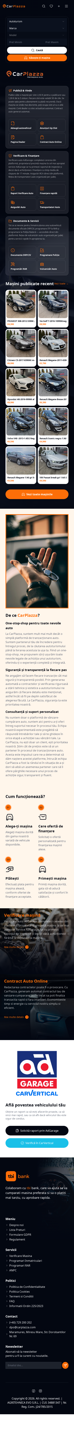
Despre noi (16, 1225)
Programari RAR (19, 1265)
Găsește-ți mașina (39, 57)
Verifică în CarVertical (39, 1143)
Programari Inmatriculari (25, 1261)
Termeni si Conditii (21, 1296)
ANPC (13, 1270)
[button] (37, 947)
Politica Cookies (19, 1291)
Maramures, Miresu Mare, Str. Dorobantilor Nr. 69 (37, 1334)
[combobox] (37, 21)
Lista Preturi (17, 1230)
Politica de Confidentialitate (27, 1287)
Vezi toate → (61, 283)
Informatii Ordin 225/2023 (26, 1306)
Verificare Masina (20, 1256)
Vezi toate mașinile (39, 494)
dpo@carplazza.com (22, 1327)
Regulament (17, 1239)
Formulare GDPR (20, 1235)
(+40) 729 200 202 (20, 1322)
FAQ (12, 1301)
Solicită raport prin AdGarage (39, 1131)
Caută (39, 50)
